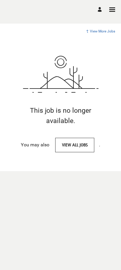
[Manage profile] (100, 9)
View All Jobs (75, 144)
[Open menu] (112, 9)
